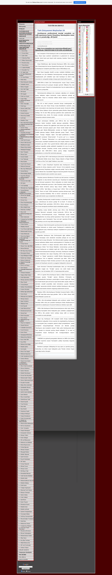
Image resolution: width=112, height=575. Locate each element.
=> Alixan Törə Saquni (24, 351)
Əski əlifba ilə (22, 557)
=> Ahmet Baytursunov (24, 444)
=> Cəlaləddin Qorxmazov (25, 327)
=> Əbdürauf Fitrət (23, 303)
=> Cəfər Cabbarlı (23, 497)
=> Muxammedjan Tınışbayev (26, 518)
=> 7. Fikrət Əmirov (24, 65)
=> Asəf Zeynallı (23, 306)
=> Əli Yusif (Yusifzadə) (25, 545)
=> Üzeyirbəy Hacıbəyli (24, 132)
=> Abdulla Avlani (23, 506)
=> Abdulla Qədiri (23, 478)
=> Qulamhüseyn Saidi (24, 399)
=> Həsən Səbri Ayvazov (25, 142)
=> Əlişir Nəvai (22, 538)
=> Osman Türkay (23, 127)
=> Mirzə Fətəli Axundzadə (25, 366)
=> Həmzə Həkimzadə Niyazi (26, 380)
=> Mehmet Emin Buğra (25, 344)
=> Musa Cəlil (22, 212)
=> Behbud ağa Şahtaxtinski (26, 291)
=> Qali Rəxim (22, 499)
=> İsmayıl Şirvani (23, 243)
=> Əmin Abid (22, 406)
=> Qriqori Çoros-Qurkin (25, 361)
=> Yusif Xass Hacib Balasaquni (24, 528)
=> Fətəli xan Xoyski (24, 96)
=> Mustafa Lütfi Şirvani (25, 530)
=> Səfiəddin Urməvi (24, 84)
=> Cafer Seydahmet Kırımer (26, 356)
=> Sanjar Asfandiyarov (24, 416)
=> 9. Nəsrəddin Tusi (24, 70)
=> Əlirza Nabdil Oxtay (24, 207)
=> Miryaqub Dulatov (24, 452)
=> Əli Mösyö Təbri (23, 471)
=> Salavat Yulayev (24, 547)
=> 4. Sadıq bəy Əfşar (24, 58)
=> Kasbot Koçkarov (24, 113)
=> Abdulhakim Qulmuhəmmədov (23, 363)
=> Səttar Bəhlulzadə (24, 233)
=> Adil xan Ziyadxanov (24, 425)
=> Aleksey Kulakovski (24, 260)
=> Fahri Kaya (22, 106)
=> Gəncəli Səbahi (23, 156)
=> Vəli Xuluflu (22, 349)
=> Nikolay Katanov (24, 298)
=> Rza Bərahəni (23, 110)
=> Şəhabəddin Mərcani (25, 387)
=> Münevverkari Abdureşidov (26, 423)
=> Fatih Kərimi (23, 485)
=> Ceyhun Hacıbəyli (24, 289)
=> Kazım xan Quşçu (24, 265)
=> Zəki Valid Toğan (24, 89)
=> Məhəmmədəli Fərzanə (25, 231)
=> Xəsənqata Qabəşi (24, 514)
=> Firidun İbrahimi (23, 224)
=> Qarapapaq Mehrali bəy (25, 334)
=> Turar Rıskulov (23, 404)
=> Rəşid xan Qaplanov (24, 322)
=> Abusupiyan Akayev (24, 253)
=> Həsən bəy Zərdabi (24, 115)
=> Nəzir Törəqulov (23, 152)
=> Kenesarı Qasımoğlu (25, 180)
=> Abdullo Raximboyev (25, 373)
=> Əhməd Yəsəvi (23, 466)
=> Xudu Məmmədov (24, 277)
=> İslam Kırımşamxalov (25, 418)
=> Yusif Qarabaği (23, 185)
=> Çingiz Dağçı (23, 98)
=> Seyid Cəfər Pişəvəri (25, 164)
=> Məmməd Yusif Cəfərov (25, 490)
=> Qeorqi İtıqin (23, 313)
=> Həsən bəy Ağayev (24, 236)
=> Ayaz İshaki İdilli (24, 339)
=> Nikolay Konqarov (24, 449)
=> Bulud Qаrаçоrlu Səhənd (25, 82)
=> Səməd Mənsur (23, 171)
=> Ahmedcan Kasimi (24, 504)
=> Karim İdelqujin (23, 437)
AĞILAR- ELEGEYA (24, 550)
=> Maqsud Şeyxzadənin (25, 147)
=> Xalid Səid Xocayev (24, 140)
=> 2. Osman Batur (23, 53)
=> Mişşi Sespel (23, 282)
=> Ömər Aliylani (23, 318)
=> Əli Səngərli (22, 94)
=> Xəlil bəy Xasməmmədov (26, 516)
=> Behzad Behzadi (24, 248)
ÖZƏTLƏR (21, 38)
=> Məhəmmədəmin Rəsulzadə (24, 178)
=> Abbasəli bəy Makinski (25, 337)
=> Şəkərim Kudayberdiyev (25, 511)
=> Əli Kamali (22, 91)
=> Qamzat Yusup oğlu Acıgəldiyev (24, 263)
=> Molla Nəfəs (22, 79)
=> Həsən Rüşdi (23, 197)
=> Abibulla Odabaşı (24, 483)
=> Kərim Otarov (23, 332)
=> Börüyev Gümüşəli (24, 492)
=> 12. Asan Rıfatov (24, 77)
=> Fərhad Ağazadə (24, 447)
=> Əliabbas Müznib (24, 226)
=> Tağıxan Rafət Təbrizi (25, 275)
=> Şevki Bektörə (23, 394)
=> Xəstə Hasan (23, 294)
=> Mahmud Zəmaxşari (24, 166)
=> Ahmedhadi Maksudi (24, 473)
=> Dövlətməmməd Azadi (25, 310)
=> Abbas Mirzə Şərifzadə (25, 385)
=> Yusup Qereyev (23, 284)
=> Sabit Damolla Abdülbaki (25, 475)
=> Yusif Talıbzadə (23, 159)
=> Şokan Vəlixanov (24, 370)
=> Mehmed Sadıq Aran (25, 353)
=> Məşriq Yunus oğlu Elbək (26, 246)
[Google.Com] (26, 565)
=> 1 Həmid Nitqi (23, 50)
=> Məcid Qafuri (23, 161)
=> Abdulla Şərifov (23, 346)
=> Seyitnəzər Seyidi (24, 411)
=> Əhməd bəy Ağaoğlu (24, 195)
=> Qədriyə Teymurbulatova (25, 287)
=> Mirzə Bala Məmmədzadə (26, 122)
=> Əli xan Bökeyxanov (24, 440)
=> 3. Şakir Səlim (23, 55)
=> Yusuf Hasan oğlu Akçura (26, 229)
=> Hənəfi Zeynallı (23, 401)
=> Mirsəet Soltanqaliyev (25, 533)
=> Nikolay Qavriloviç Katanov (26, 279)
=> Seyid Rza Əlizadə (24, 176)
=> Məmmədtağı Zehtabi (25, 173)
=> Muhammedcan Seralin (25, 535)
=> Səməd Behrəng (23, 190)
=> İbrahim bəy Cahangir (25, 258)
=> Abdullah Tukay (23, 120)
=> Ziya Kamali (22, 409)
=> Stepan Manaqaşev (24, 430)
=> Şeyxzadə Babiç (24, 389)
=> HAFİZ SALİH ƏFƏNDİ (25, 392)
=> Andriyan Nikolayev (24, 413)
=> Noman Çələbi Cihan (25, 108)
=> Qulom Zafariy (23, 495)
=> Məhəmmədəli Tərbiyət (25, 378)
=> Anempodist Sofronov (25, 433)
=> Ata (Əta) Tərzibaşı (24, 540)
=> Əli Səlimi (22, 183)
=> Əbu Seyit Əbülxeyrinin (25, 168)
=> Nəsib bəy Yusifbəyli (25, 209)
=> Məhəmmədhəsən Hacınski (26, 480)
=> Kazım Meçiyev (23, 204)
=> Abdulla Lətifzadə (24, 509)
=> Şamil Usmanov (23, 456)
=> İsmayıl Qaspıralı (24, 464)
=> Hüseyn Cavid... (23, 468)
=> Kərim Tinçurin (23, 502)
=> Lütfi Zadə (22, 118)
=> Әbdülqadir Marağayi (25, 149)
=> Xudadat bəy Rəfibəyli (25, 526)
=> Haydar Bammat (24, 325)
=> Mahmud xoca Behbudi (25, 442)
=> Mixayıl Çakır (23, 154)
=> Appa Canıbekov (24, 301)
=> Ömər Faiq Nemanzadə (25, 202)
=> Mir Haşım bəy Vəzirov (25, 250)
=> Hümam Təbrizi (23, 435)
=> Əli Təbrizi (22, 461)
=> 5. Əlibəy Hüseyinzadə (25, 60)
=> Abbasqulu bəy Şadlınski (26, 296)
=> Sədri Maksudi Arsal (24, 308)
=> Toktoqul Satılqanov (24, 272)
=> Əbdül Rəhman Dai (24, 542)
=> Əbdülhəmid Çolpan (24, 144)
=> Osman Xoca (23, 200)
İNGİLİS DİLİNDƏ (23, 559)
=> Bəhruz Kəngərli (23, 86)
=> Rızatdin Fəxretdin (24, 382)
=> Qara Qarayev (23, 267)
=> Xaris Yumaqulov (24, 428)
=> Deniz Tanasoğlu (24, 103)
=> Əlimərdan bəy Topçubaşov (26, 188)
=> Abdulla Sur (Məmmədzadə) (23, 421)
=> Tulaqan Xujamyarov (25, 487)
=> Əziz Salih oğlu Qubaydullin (23, 238)
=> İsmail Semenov (24, 330)
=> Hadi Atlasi (22, 521)
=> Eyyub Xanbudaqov (24, 459)
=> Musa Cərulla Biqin (24, 397)
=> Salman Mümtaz (24, 358)
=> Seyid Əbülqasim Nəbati (25, 255)
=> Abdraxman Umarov (24, 523)
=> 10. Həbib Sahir (23, 72)
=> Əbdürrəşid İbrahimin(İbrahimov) (24, 222)
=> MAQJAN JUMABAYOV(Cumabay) (25, 193)
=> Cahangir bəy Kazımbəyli (26, 219)
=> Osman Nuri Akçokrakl (25, 375)
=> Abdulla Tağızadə (24, 454)
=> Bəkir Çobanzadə (24, 217)
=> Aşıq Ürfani (22, 342)
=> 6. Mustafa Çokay (24, 62)
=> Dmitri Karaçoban (24, 315)
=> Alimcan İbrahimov (24, 368)
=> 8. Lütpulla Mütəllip (24, 67)
